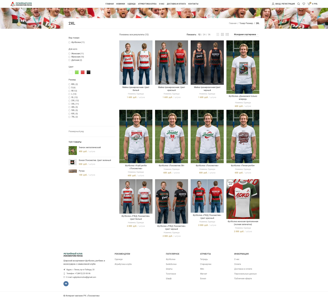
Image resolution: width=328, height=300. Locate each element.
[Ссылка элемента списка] (87, 273)
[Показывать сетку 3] (222, 34)
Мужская (75, 57)
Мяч (202, 269)
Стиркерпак (205, 264)
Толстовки (171, 274)
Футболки (76, 42)
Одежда (140, 94)
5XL (73, 110)
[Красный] (82, 72)
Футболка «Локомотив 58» (171, 165)
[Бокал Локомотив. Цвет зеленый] (73, 162)
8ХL (73, 84)
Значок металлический (90, 147)
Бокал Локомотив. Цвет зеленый (95, 160)
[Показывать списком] (217, 34)
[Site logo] (21, 3)
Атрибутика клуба (123, 264)
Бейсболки (171, 264)
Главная (233, 23)
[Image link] (73, 254)
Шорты (169, 269)
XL (72, 97)
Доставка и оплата (243, 269)
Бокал (203, 278)
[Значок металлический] (73, 150)
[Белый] (71, 72)
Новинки (132, 94)
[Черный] (88, 72)
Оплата (237, 264)
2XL (73, 100)
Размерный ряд (76, 131)
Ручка (81, 171)
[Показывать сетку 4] (227, 34)
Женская (75, 53)
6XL (73, 113)
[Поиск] (298, 3)
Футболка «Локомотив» (207, 165)
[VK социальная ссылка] (66, 283)
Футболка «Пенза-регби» (243, 165)
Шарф (169, 278)
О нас (236, 259)
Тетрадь (204, 259)
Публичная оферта (243, 278)
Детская (75, 60)
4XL (73, 107)
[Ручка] (73, 173)
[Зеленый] (76, 72)
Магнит (203, 274)
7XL (73, 117)
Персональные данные (245, 274)
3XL (73, 104)
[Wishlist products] (303, 3)
